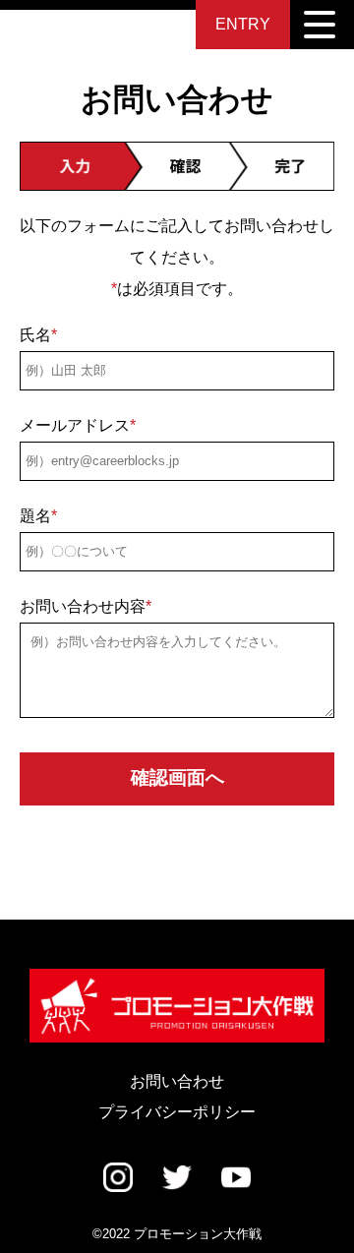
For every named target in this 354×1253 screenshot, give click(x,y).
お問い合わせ (177, 1081)
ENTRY (242, 24)
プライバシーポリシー (177, 1112)
